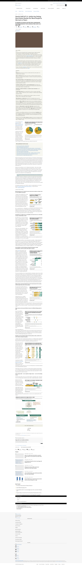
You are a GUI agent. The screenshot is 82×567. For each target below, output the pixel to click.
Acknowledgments (19, 508)
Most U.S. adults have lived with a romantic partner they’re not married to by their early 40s (33, 456)
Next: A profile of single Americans (29, 425)
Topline (18, 499)
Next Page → (29, 430)
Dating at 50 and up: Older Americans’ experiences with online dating (32, 467)
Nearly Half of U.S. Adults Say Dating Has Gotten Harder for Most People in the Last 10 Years (30, 505)
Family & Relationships (18, 532)
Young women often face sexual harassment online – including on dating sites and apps (28, 152)
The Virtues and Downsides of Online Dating (23, 145)
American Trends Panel (29, 55)
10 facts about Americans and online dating (22, 151)
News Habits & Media (18, 539)
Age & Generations (18, 529)
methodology (24, 66)
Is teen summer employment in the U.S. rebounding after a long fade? (28, 494)
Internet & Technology (18, 537)
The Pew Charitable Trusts (59, 561)
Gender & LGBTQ (17, 531)
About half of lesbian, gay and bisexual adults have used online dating (33, 473)
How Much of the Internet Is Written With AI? (24, 485)
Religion (16, 527)
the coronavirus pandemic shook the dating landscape (24, 186)
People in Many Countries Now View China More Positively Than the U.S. (28, 492)
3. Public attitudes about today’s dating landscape (24, 507)
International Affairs (18, 522)
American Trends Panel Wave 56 (21, 501)
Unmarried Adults (24, 445)
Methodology (23, 435)
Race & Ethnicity (17, 525)
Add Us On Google (18, 29)
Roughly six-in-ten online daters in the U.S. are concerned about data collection (27, 150)
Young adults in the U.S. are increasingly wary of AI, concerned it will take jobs (29, 490)
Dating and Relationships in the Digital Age (23, 147)
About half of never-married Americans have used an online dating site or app (27, 153)
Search (52, 4)
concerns (19, 250)
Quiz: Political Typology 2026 (21, 487)
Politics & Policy (17, 520)
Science (16, 535)
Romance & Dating (19, 445)
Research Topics (19, 8)
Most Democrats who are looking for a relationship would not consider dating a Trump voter (29, 149)
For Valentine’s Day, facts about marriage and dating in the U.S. (33, 462)
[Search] (66, 5)
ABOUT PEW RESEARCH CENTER (19, 560)
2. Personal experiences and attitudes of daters (24, 506)
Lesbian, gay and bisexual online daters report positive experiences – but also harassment (28, 148)
